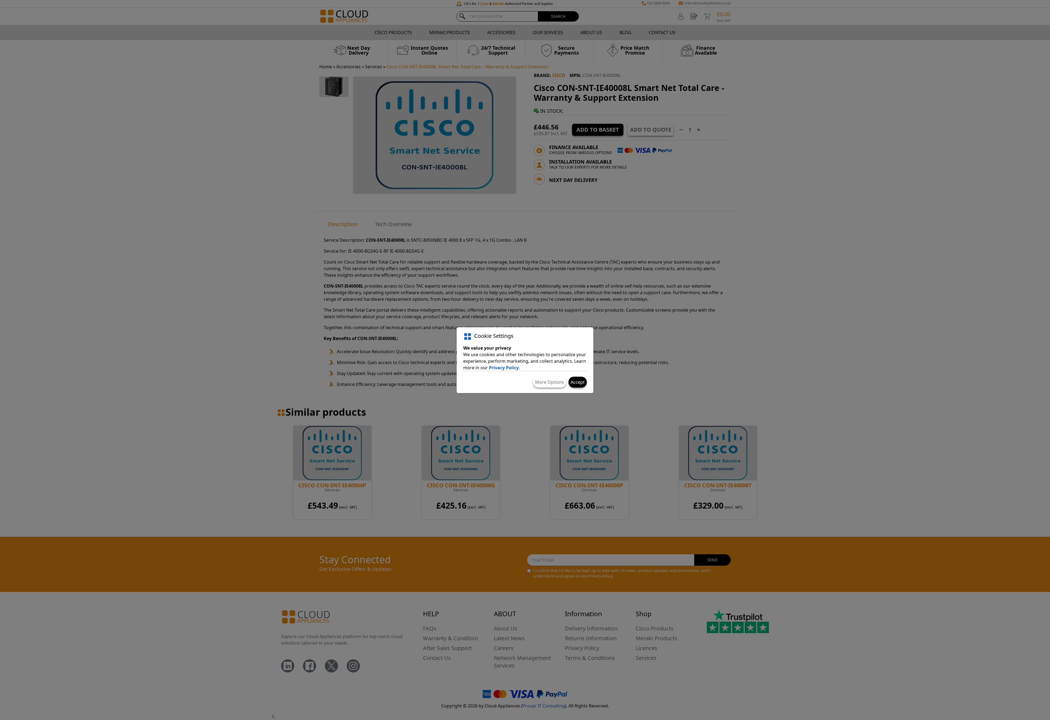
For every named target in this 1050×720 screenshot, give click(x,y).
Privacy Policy (504, 368)
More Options (549, 382)
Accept (578, 382)
